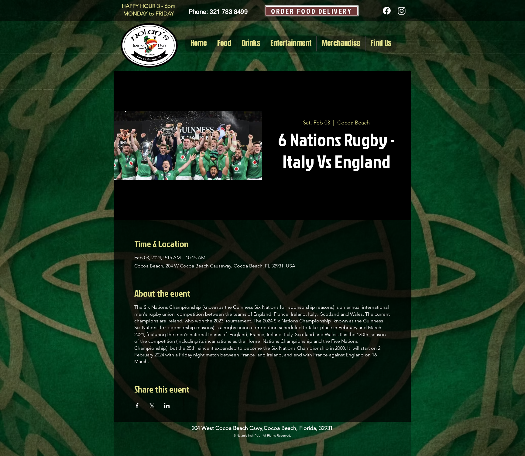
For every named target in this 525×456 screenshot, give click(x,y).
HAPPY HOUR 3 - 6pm (148, 6)
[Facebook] (387, 10)
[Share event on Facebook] (137, 405)
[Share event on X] (152, 405)
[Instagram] (401, 10)
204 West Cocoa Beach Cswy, (228, 428)
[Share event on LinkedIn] (167, 405)
